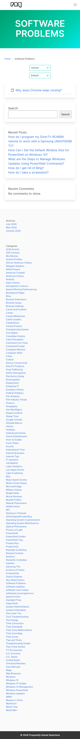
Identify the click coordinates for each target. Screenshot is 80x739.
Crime (9, 356)
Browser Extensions (16, 299)
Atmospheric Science (17, 286)
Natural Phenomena (16, 503)
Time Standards (14, 626)
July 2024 (11, 224)
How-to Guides (14, 439)
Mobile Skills (12, 493)
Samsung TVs (13, 566)
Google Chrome (14, 419)
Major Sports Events (16, 479)
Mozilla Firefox (13, 499)
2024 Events (12, 249)
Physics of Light (14, 529)
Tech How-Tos (13, 613)
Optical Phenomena (16, 526)
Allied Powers (13, 269)
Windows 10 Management (19, 686)
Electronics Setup (15, 376)
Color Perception (14, 339)
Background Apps (15, 292)
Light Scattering (14, 473)
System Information (16, 610)
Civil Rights (12, 332)
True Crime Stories (15, 646)
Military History (14, 489)
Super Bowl (12, 603)
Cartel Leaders (13, 319)
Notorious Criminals (16, 513)
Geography (11, 406)
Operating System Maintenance (22, 523)
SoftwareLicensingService (19, 593)
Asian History (13, 282)
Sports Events (13, 596)
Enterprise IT (12, 386)
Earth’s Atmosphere (16, 372)
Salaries (10, 563)
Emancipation (13, 379)
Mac (8, 476)
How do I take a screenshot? (28, 172)
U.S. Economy (13, 653)
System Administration (17, 606)
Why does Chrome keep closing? (38, 90)
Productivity (12, 546)
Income (10, 446)
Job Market (12, 463)
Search (13, 108)
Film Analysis (13, 396)
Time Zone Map (14, 633)
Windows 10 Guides (16, 683)
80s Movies (12, 256)
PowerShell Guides (16, 536)
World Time (11, 706)
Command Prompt (15, 346)
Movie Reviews (14, 496)
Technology (12, 620)
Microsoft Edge (14, 486)
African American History (19, 262)
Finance (10, 403)
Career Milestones (15, 316)
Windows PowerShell (17, 690)
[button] (75, 5)
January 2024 (13, 230)
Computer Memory (15, 349)
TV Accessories (14, 650)
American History (15, 276)
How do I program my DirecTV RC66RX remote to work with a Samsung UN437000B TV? (40, 141)
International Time (15, 449)
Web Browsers (13, 673)
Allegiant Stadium (15, 266)
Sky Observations (15, 580)
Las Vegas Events (15, 469)
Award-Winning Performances (21, 289)
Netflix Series (13, 506)
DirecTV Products (15, 366)
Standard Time (13, 600)
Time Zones (12, 636)
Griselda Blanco (14, 423)
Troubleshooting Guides (18, 643)
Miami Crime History (16, 483)
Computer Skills (14, 352)
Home (7, 58)
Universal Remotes (15, 663)
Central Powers (14, 326)
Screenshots (12, 573)
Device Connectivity (16, 362)
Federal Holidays (14, 392)
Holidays (10, 429)
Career (9, 312)
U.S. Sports (11, 656)
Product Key (12, 543)
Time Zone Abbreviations (19, 630)
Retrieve (10, 556)
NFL (8, 509)
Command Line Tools (17, 342)
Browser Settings (15, 306)
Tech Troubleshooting (17, 616)
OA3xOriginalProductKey (19, 516)
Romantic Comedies (16, 559)
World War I (11, 710)
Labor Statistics (14, 466)
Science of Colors (15, 569)
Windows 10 (12, 680)
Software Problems (16, 583)
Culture (10, 359)
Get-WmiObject (14, 409)
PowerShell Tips (14, 539)
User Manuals (13, 666)
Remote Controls (14, 553)
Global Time (12, 416)
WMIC (9, 696)
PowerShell (12, 533)
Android (10, 279)
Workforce (11, 703)
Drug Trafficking (14, 369)
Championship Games (17, 329)
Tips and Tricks (14, 640)
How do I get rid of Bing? (26, 168)
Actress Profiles (14, 259)
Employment (12, 382)
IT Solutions (12, 459)
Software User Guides (17, 590)
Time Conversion (15, 623)
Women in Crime (14, 700)
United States (13, 660)
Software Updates (15, 586)
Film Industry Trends (16, 399)
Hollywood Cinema (16, 433)
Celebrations (12, 322)
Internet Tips (12, 456)
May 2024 (11, 227)
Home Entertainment (16, 436)
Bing (8, 296)
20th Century (13, 252)
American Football (15, 272)
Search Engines (14, 576)
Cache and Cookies (16, 309)
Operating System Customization (23, 519)
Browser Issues (14, 302)
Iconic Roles (12, 443)
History (9, 426)
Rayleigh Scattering (16, 549)
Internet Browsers (15, 453)
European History (15, 389)
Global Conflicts (14, 413)
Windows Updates (15, 693)
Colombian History (15, 336)
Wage (9, 670)
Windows (10, 676)
